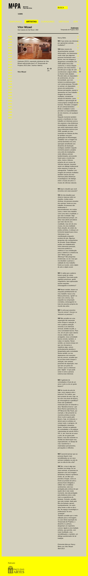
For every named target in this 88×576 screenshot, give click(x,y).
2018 (10, 59)
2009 (10, 84)
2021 (10, 50)
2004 (10, 98)
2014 (10, 70)
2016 (10, 64)
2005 (10, 95)
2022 (10, 48)
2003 (10, 101)
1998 (10, 115)
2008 (10, 87)
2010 (10, 81)
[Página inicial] (20, 6)
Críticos (64, 21)
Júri (75, 21)
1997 (10, 118)
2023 (10, 45)
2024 (10, 42)
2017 (10, 62)
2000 (10, 109)
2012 (10, 76)
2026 (10, 36)
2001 (10, 107)
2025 (10, 39)
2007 (10, 90)
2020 (10, 53)
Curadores (47, 21)
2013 (10, 73)
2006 (10, 93)
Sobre (20, 14)
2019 (10, 56)
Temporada (15, 21)
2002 (10, 104)
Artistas (31, 21)
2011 (10, 79)
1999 (10, 112)
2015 (10, 67)
